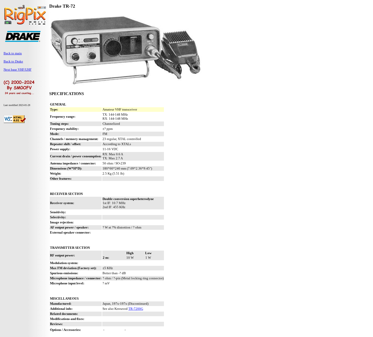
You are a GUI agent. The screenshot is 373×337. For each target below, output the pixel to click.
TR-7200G (135, 309)
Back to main (13, 53)
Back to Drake (13, 61)
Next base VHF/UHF (17, 69)
